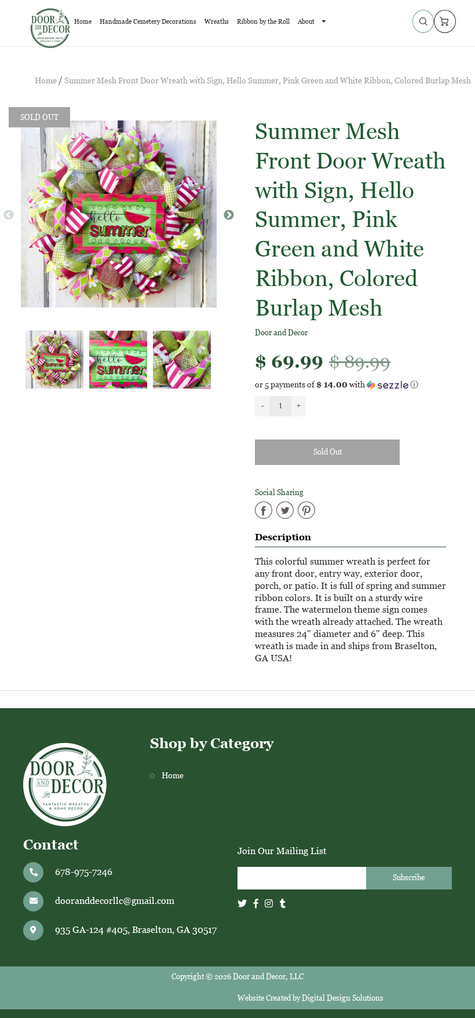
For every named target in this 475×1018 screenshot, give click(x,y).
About (307, 21)
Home (83, 21)
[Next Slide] (229, 215)
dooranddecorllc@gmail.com (114, 900)
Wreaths (216, 21)
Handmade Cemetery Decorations (148, 21)
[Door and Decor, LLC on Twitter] (242, 903)
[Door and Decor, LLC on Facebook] (256, 903)
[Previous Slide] (8, 215)
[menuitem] (82, 21)
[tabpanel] (54, 360)
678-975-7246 (83, 871)
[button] (356, 384)
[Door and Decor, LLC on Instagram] (269, 903)
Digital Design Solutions (342, 998)
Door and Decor (281, 332)
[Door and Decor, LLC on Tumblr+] (283, 903)
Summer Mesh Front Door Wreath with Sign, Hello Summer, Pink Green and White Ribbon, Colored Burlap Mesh (267, 80)
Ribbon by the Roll (263, 21)
